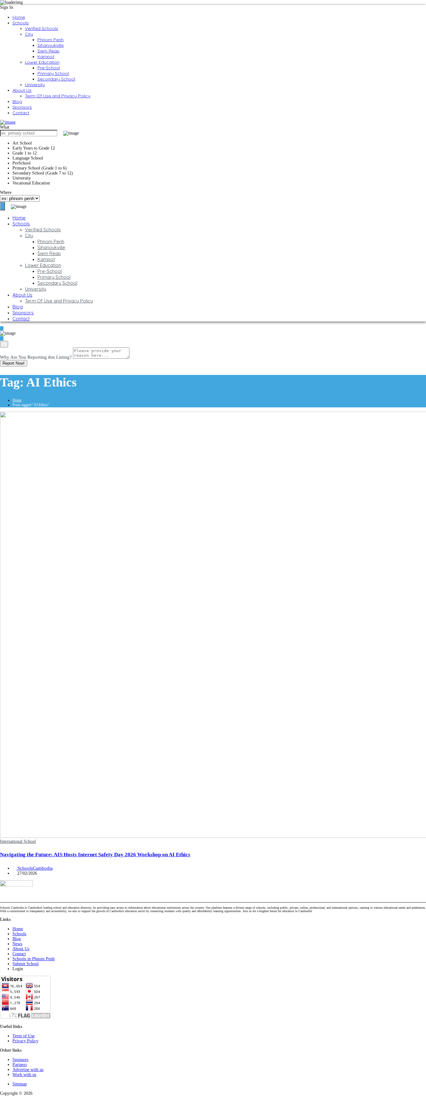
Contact (20, 112)
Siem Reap (48, 51)
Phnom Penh (50, 39)
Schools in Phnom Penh (33, 958)
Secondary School (56, 79)
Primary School (53, 73)
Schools (20, 23)
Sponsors (22, 107)
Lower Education (42, 62)
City (29, 34)
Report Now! (13, 363)
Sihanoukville (50, 45)
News (17, 943)
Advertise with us (27, 1069)
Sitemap (19, 1084)
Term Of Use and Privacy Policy (57, 96)
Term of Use (23, 1036)
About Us (21, 90)
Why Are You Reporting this (36, 357)
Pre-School (48, 68)
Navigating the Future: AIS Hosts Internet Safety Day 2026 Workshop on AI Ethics (95, 855)
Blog (17, 101)
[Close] (4, 344)
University (35, 84)
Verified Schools (41, 28)
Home (18, 17)
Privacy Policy (25, 1041)
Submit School (25, 963)
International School (18, 841)
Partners (19, 1064)
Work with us (24, 1074)
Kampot (45, 56)
